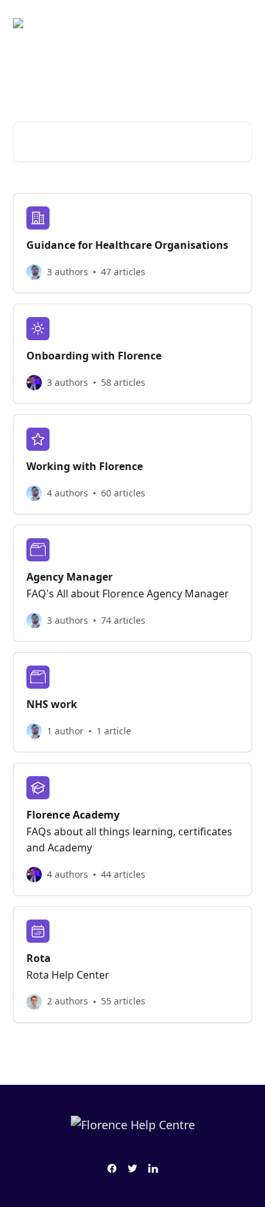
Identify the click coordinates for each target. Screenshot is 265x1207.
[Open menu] (240, 23)
